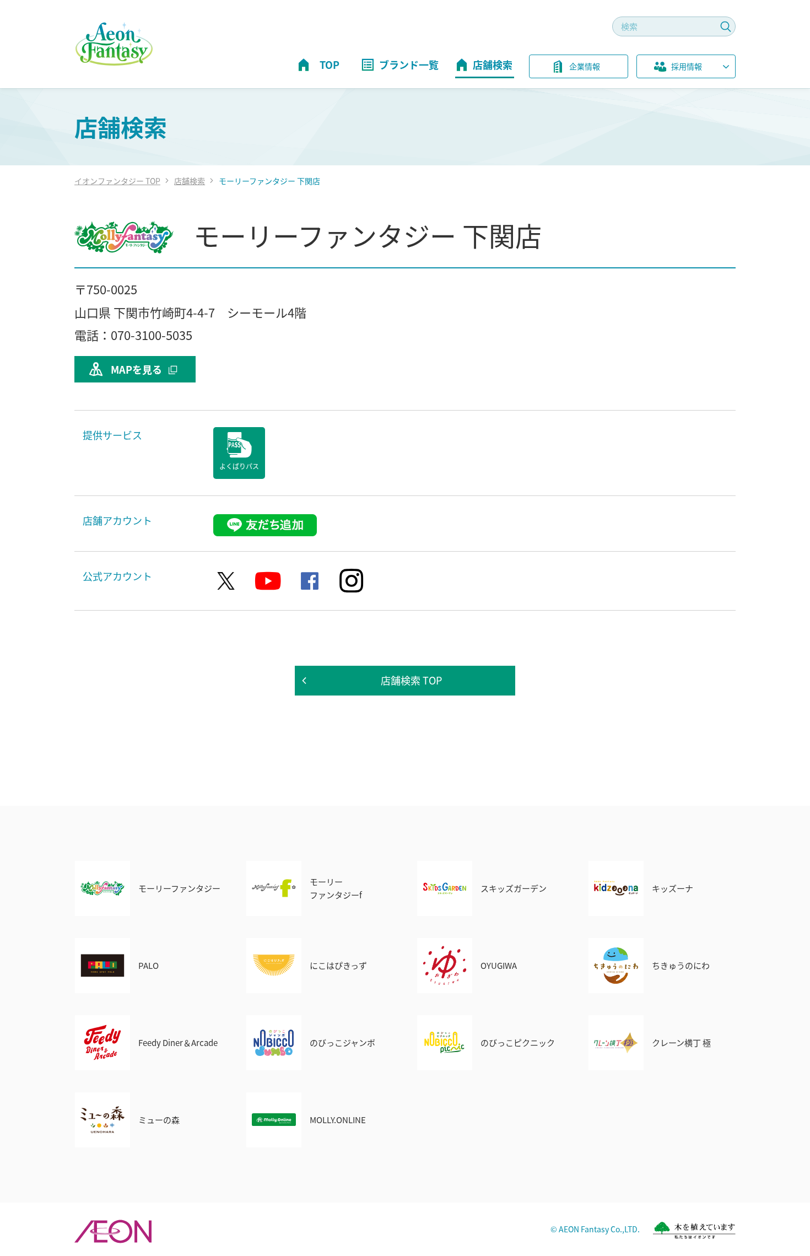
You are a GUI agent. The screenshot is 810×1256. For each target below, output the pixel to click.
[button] (686, 68)
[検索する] (726, 26)
